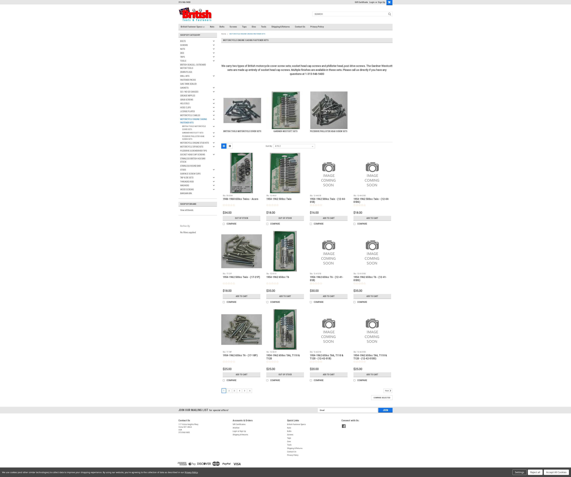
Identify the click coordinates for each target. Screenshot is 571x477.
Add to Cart (329, 218)
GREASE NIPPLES (187, 95)
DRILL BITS (184, 76)
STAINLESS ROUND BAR (190, 166)
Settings (519, 472)
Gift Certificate (361, 2)
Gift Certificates (239, 424)
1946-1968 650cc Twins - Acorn (240, 198)
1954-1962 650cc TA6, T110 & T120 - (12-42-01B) (326, 357)
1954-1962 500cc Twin (279, 198)
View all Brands (186, 210)
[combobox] (352, 14)
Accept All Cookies (556, 472)
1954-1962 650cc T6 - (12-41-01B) (326, 278)
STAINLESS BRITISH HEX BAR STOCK (192, 160)
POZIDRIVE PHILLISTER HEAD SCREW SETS (193, 137)
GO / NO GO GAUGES (189, 91)
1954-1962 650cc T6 (277, 277)
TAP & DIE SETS (186, 177)
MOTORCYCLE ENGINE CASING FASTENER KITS (193, 121)
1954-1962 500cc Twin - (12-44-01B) (328, 200)
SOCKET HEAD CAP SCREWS (192, 154)
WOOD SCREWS (187, 189)
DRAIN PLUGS (186, 72)
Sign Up (381, 2)
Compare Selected (382, 398)
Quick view (241, 191)
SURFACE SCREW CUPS (190, 173)
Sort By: (269, 146)
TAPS (182, 57)
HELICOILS (184, 103)
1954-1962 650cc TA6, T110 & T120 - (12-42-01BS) (370, 357)
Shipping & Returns (280, 26)
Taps (244, 26)
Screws (233, 26)
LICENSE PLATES (187, 111)
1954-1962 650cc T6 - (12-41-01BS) (370, 278)
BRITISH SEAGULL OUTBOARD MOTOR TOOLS (193, 66)
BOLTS (183, 41)
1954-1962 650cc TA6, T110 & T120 (283, 357)
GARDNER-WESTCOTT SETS (192, 133)
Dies (254, 26)
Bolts (221, 26)
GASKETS (184, 87)
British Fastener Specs (192, 26)
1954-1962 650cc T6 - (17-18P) (240, 355)
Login (372, 2)
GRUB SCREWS (186, 99)
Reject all (535, 472)
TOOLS (183, 61)
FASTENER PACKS (188, 80)
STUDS (183, 169)
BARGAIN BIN (186, 193)
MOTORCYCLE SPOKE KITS (191, 146)
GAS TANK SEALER (188, 84)
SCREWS (184, 45)
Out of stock (241, 218)
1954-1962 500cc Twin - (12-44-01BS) (371, 200)
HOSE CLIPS (185, 107)
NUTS (182, 49)
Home (223, 34)
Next (387, 391)
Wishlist (236, 428)
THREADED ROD (187, 181)
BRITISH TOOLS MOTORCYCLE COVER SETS (194, 127)
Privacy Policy (317, 26)
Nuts (212, 26)
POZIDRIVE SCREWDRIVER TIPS (193, 150)
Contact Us (300, 26)
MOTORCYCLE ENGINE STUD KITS (194, 143)
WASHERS (184, 185)
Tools (263, 26)
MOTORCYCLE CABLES (190, 115)
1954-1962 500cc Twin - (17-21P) (241, 277)
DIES (182, 53)
